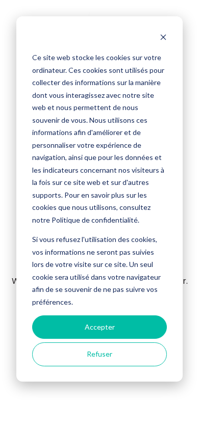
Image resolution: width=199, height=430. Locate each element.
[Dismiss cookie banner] (163, 38)
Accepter (100, 326)
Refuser (99, 354)
